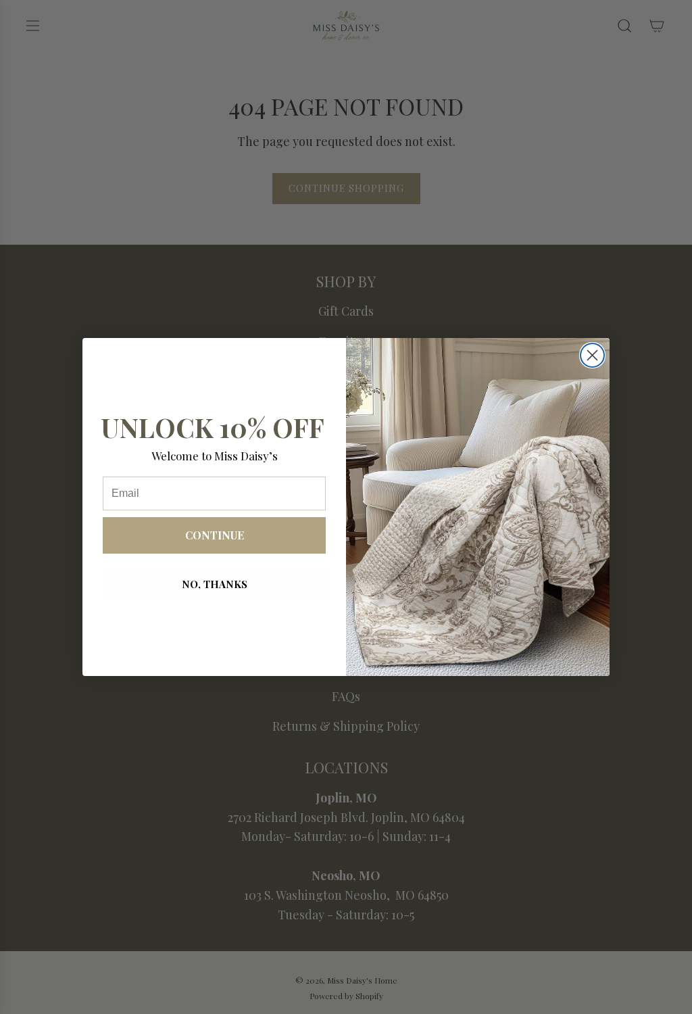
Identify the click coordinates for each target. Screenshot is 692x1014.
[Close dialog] (592, 355)
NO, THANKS (214, 584)
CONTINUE (214, 535)
